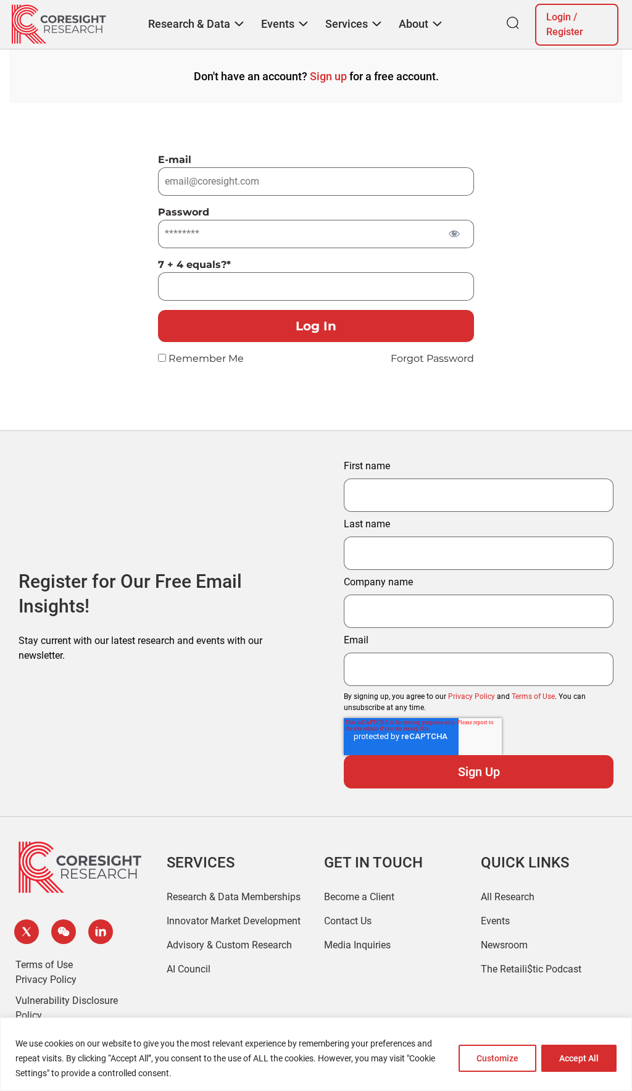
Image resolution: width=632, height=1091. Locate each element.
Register (564, 32)
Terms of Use (533, 696)
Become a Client (359, 897)
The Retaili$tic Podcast (531, 969)
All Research (507, 897)
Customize (497, 1058)
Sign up (328, 76)
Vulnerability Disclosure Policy (66, 1008)
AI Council (188, 969)
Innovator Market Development (234, 921)
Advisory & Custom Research (229, 945)
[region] (316, 1054)
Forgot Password (432, 358)
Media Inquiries (357, 945)
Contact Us (348, 921)
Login (558, 17)
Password (183, 212)
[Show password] (454, 233)
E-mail (174, 159)
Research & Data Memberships (234, 897)
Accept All (579, 1058)
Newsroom (504, 945)
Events (495, 921)
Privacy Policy (471, 696)
